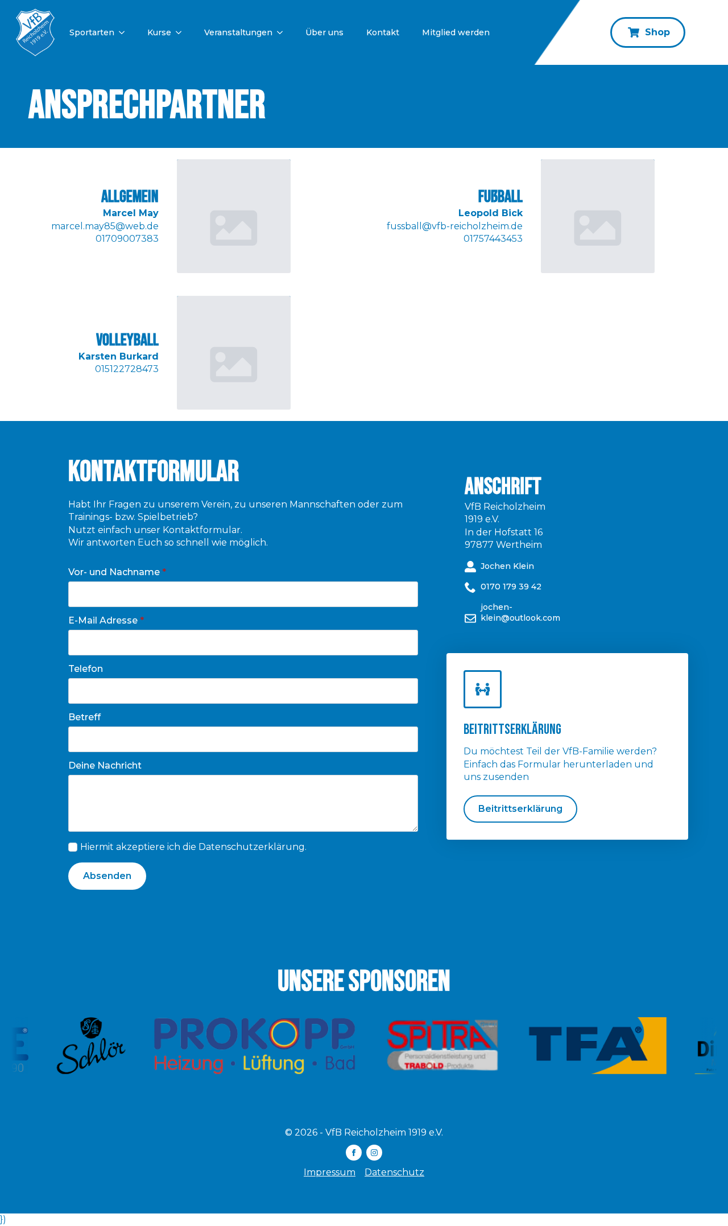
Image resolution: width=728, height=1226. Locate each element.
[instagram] (374, 1153)
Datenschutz (394, 1172)
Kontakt (382, 32)
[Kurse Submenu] (182, 32)
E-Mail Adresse (106, 620)
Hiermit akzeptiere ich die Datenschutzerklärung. (193, 846)
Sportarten (91, 32)
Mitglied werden (456, 32)
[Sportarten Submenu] (125, 32)
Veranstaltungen (238, 32)
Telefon (85, 669)
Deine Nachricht (105, 765)
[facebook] (354, 1153)
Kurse (159, 32)
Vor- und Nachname (117, 572)
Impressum (329, 1172)
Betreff (84, 717)
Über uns (324, 32)
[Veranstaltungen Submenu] (283, 32)
